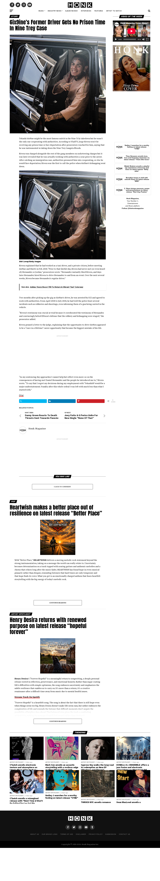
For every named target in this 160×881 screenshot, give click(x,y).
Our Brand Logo (49, 834)
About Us (34, 834)
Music (41, 11)
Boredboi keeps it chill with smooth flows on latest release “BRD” (137, 179)
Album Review (71, 11)
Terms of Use (66, 834)
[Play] (116, 39)
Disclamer (81, 834)
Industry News (54, 11)
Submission (110, 834)
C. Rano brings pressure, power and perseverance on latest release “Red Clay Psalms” (136, 190)
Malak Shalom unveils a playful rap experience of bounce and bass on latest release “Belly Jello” (136, 168)
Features (98, 11)
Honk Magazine (37, 428)
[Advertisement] (62, 353)
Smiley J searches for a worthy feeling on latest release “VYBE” (137, 147)
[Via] (21, 395)
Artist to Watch (114, 11)
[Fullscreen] (147, 39)
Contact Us (124, 834)
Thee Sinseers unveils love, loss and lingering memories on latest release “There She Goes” (137, 157)
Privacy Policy (95, 834)
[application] (131, 31)
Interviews (86, 11)
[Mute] (143, 39)
